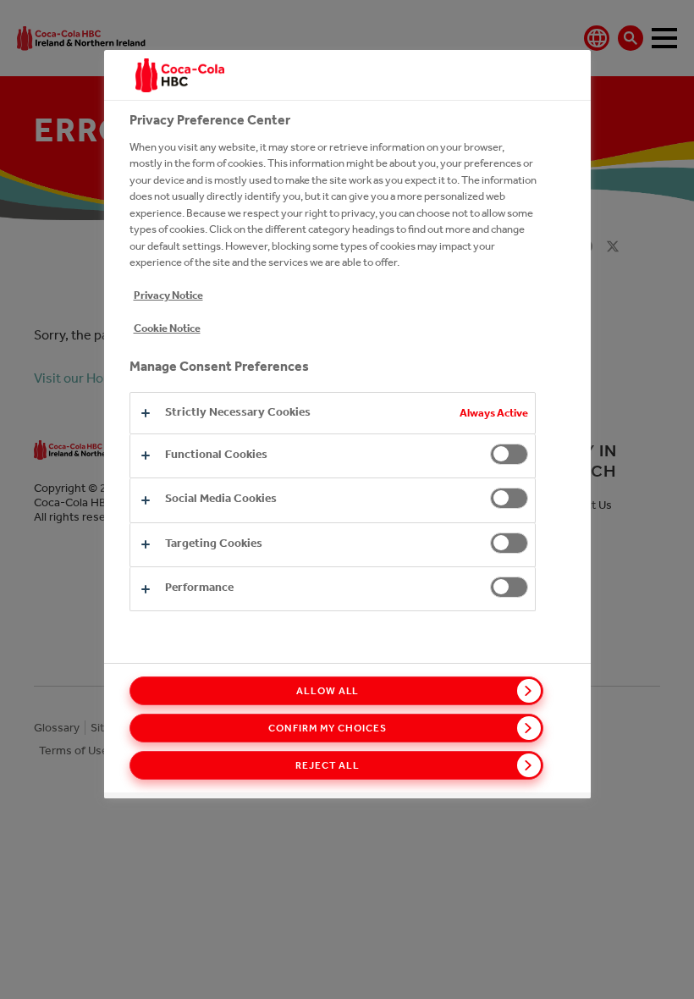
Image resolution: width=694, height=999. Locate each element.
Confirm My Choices (327, 728)
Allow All (328, 691)
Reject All (327, 765)
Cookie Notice (167, 328)
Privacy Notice (168, 295)
